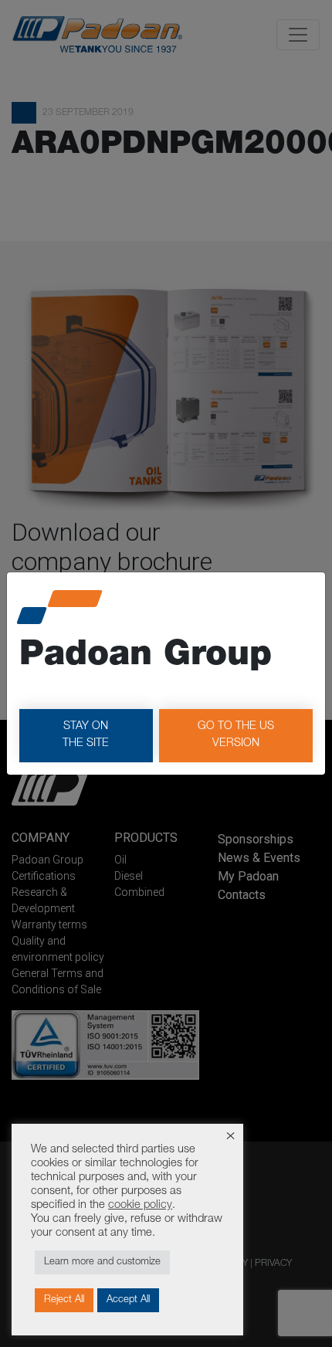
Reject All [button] (64, 1300)
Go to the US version (236, 735)
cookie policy (140, 1205)
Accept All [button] (128, 1300)
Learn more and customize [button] (102, 1262)
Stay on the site (86, 735)
